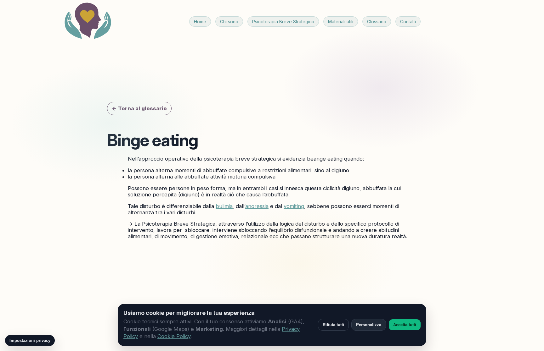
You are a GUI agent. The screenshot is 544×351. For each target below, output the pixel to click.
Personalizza (368, 324)
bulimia (224, 206)
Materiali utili (340, 21)
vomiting (294, 206)
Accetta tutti (404, 324)
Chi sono (229, 21)
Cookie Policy (173, 336)
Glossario (376, 21)
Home (200, 21)
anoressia (257, 206)
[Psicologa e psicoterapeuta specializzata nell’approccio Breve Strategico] (87, 21)
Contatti (408, 21)
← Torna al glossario (139, 108)
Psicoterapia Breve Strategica (283, 21)
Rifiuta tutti (333, 324)
